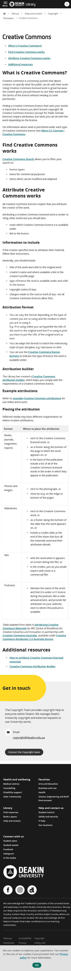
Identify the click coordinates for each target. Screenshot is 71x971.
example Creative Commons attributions (37, 398)
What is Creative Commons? (25, 45)
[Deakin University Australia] (16, 4)
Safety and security (48, 816)
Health (41, 792)
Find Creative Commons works (26, 52)
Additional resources (20, 64)
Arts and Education (48, 783)
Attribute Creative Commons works (29, 58)
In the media (9, 857)
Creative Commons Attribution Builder (32, 666)
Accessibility (25, 938)
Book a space (10, 816)
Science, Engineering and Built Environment (53, 797)
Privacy (22, 942)
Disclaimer (8, 942)
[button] (5, 4)
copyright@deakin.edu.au (29, 737)
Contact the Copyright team (24, 752)
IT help (41, 820)
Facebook (8, 849)
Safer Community (12, 796)
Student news (10, 840)
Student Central (46, 812)
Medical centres (11, 783)
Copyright (53, 13)
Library (30, 4)
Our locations (45, 825)
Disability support (12, 792)
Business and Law (47, 788)
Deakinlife (32, 890)
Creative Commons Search (18, 159)
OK (37, 965)
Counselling (9, 788)
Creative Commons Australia (19, 635)
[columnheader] (12, 428)
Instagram (8, 853)
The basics (8, 18)
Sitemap (7, 938)
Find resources (10, 812)
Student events (10, 845)
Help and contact (33, 13)
